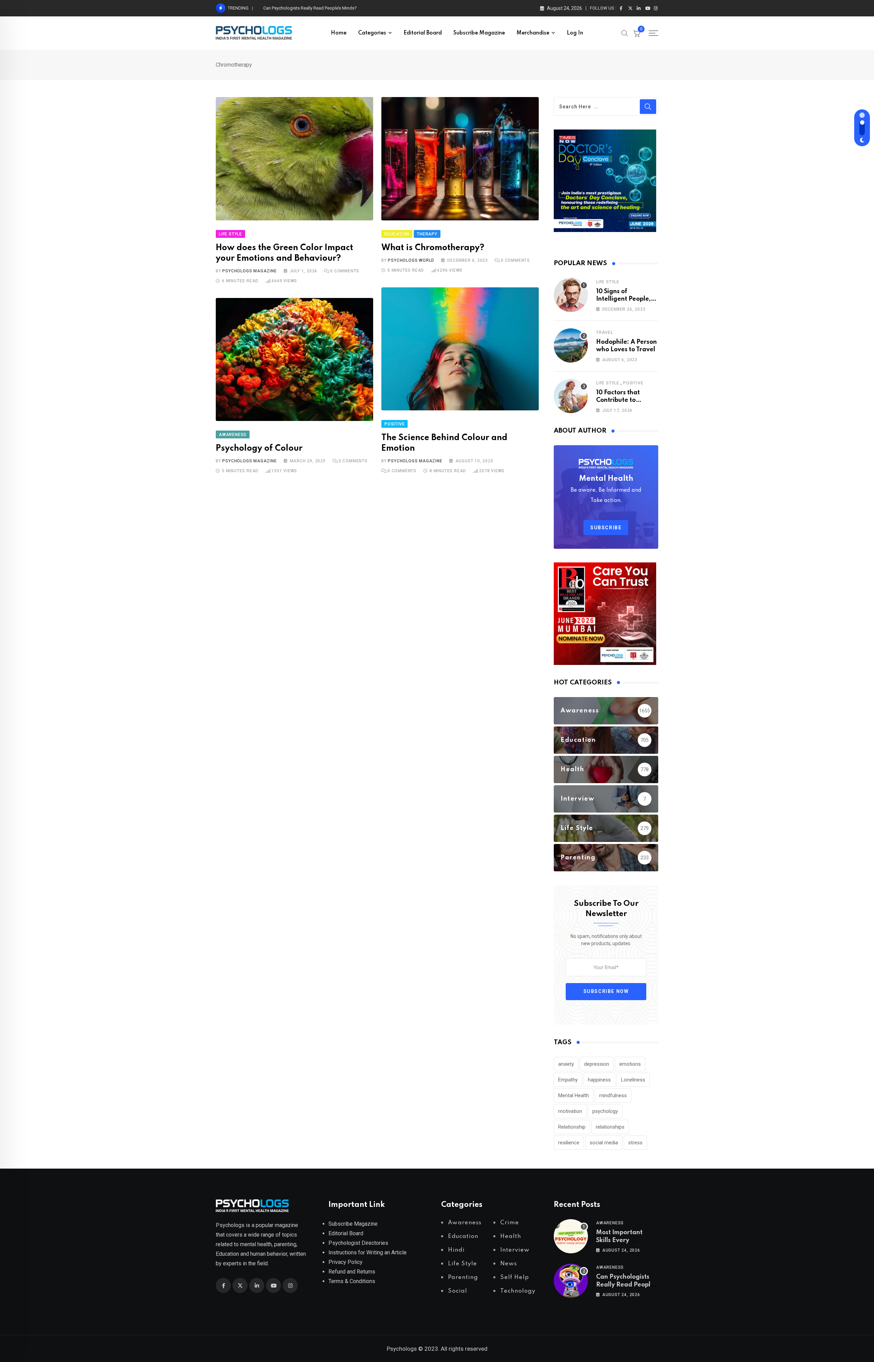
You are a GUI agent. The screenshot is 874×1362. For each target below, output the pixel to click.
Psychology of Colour (259, 448)
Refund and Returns (351, 1271)
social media (604, 1143)
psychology (605, 1111)
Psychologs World (411, 260)
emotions (630, 1064)
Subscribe (605, 527)
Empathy (568, 1080)
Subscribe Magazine (479, 33)
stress (635, 1143)
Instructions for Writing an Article (367, 1252)
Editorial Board (423, 33)
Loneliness (633, 1080)
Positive (633, 383)
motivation (570, 1111)
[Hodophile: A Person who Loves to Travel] (571, 345)
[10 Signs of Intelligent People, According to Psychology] (571, 295)
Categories (372, 33)
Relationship (572, 1127)
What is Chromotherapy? (432, 248)
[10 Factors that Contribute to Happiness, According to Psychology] (571, 396)
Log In (575, 33)
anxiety (566, 1064)
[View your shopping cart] (636, 33)
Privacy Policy (345, 1262)
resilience (568, 1143)
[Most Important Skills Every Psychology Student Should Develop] (571, 1236)
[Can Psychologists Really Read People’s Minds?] (571, 1281)
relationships (610, 1127)
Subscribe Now (606, 991)
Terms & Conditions (351, 1281)
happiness (599, 1080)
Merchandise (533, 33)
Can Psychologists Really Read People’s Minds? (627, 1284)
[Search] (624, 33)
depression (596, 1064)
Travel (604, 332)
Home (339, 33)
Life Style (607, 282)
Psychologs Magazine (249, 271)
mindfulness (613, 1095)
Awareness (610, 1223)
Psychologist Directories (358, 1243)
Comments (344, 271)
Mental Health (573, 1095)
